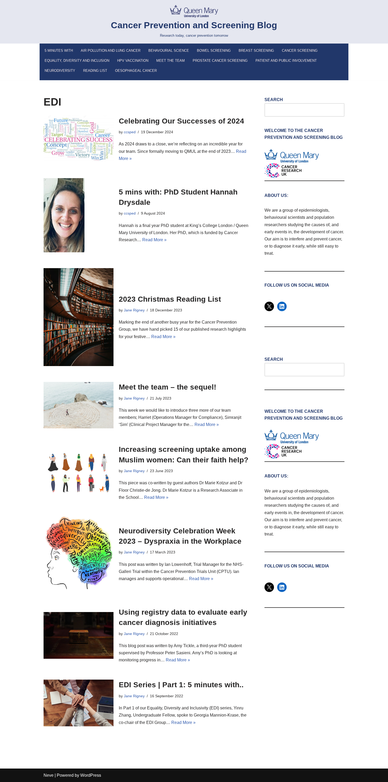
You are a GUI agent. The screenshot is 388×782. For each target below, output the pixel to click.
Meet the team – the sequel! (167, 387)
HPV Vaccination (132, 61)
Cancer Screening (300, 51)
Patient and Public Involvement (286, 61)
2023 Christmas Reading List (170, 299)
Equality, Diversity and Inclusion (77, 61)
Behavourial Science (168, 51)
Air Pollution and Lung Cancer (110, 51)
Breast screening (256, 51)
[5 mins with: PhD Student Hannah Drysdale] (78, 215)
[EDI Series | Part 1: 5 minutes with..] (78, 703)
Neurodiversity (60, 71)
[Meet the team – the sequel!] (78, 405)
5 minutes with (59, 51)
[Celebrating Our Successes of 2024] (78, 139)
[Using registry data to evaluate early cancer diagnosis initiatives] (78, 635)
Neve (49, 775)
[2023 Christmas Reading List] (78, 317)
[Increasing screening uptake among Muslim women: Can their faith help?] (78, 472)
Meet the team (170, 61)
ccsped (130, 132)
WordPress (90, 775)
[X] (269, 306)
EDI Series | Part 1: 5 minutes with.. (181, 685)
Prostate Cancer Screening (220, 61)
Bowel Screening (214, 51)
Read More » (154, 240)
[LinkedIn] (282, 306)
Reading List (95, 71)
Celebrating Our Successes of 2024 (181, 121)
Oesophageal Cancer (136, 71)
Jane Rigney (134, 310)
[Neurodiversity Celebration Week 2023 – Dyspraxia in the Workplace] (78, 554)
